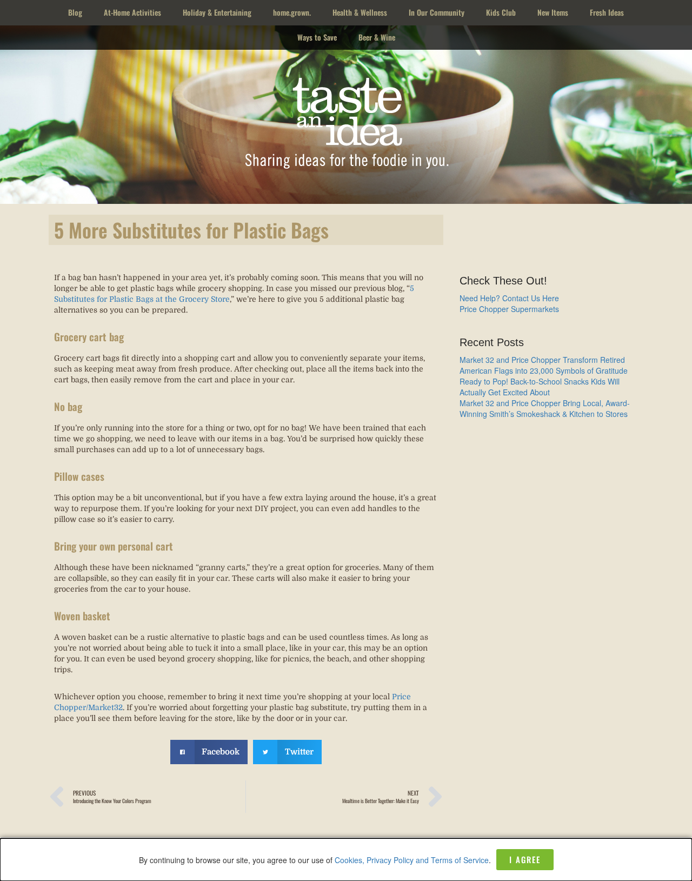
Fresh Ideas (607, 12)
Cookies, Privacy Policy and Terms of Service (412, 859)
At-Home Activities (132, 12)
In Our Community (436, 12)
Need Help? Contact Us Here (509, 298)
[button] (209, 752)
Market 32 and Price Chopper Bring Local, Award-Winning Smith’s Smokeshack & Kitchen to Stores (545, 408)
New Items (552, 12)
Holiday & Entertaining (217, 12)
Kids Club (501, 12)
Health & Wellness (359, 12)
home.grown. (292, 12)
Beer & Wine (376, 37)
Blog (75, 12)
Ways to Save (317, 37)
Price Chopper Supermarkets (509, 308)
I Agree (525, 859)
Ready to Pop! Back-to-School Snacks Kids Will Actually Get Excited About (540, 387)
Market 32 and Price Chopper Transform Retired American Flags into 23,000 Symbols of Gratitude (544, 365)
